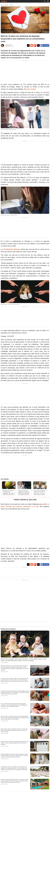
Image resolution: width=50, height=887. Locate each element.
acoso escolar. (31, 89)
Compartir (46, 45)
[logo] (4, 1)
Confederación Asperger (11, 249)
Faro (47, 330)
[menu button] (48, 1)
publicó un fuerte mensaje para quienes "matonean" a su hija (25, 505)
